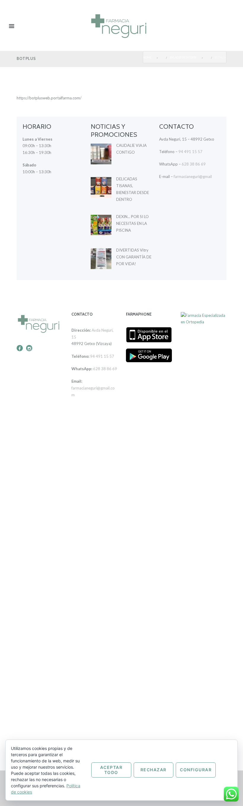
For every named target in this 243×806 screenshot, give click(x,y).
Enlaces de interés (183, 57)
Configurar (196, 769)
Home (147, 57)
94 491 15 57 (190, 151)
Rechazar (153, 769)
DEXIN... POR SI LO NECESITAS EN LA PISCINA (132, 223)
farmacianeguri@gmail (193, 176)
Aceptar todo (111, 770)
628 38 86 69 (194, 164)
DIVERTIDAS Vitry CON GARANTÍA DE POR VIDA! (133, 257)
